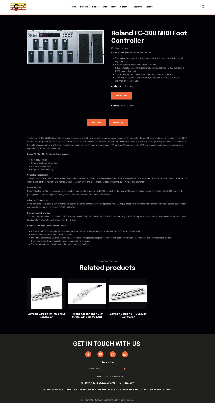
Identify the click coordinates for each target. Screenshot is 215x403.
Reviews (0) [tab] (118, 122)
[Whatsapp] (125, 354)
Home (73, 7)
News (113, 7)
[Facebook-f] (88, 354)
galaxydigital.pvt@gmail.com (98, 383)
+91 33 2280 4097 (126, 383)
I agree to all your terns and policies (109, 376)
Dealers (149, 7)
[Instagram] (113, 354)
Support (123, 7)
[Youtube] (100, 354)
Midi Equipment (128, 105)
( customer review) (120, 48)
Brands (95, 7)
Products (84, 7)
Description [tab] (96, 122)
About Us (138, 7)
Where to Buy (121, 96)
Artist (105, 7)
